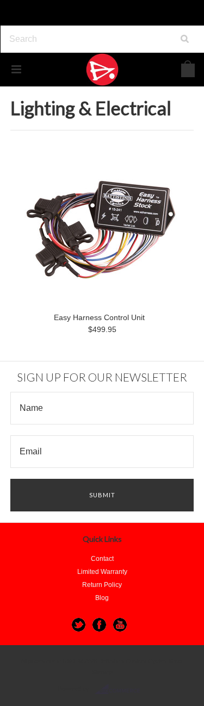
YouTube (120, 625)
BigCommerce (120, 689)
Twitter (78, 625)
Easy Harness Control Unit (99, 317)
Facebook (99, 625)
